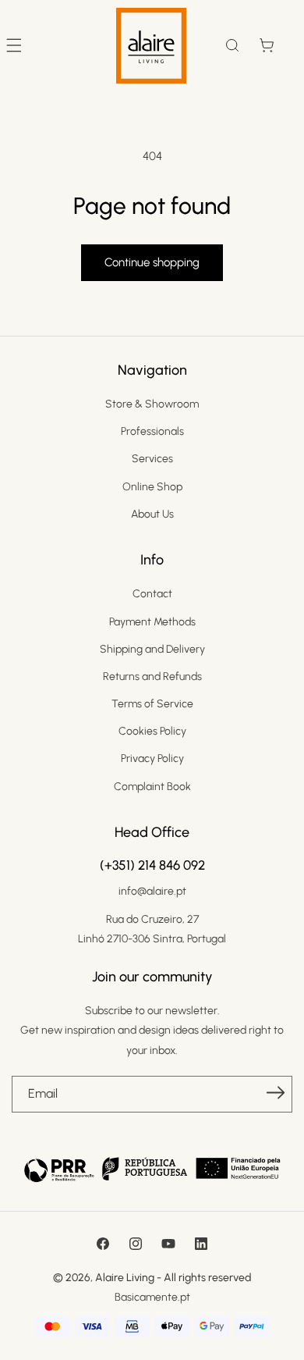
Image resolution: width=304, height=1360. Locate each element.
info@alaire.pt (152, 891)
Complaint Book (152, 786)
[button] (232, 45)
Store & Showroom (152, 404)
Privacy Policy (152, 758)
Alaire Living (124, 1277)
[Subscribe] (275, 1093)
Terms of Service (152, 703)
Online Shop (152, 486)
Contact (152, 593)
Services (152, 458)
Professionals (152, 431)
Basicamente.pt (152, 1297)
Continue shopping (152, 262)
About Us (152, 514)
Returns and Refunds (152, 676)
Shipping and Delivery (152, 649)
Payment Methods (152, 621)
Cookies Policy (152, 731)
